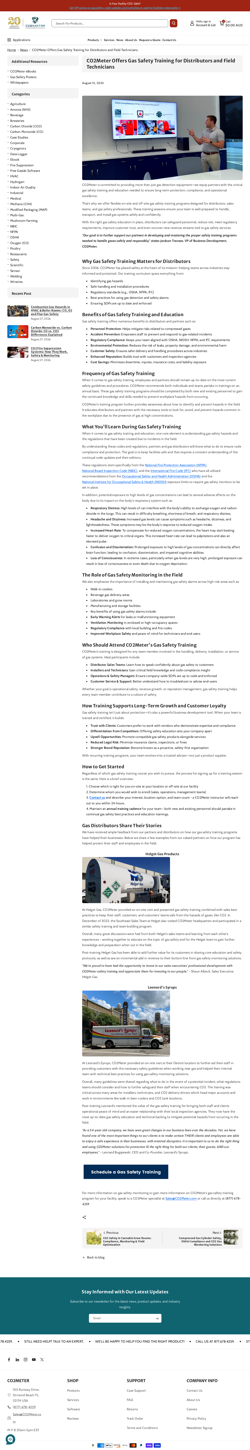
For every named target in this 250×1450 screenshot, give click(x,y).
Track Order (135, 1418)
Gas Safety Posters (23, 77)
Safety (14, 259)
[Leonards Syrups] (126, 1023)
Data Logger (18, 154)
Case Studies (19, 137)
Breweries (17, 121)
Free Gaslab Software (25, 171)
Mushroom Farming (24, 220)
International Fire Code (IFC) (171, 471)
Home (11, 50)
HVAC (14, 176)
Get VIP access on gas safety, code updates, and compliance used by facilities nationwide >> (125, 8)
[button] (231, 23)
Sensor (15, 271)
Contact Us (194, 1390)
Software (73, 1409)
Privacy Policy (196, 1418)
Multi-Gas (17, 215)
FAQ (130, 1400)
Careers (192, 1409)
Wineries (16, 282)
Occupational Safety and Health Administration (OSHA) (161, 476)
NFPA (14, 232)
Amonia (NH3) (20, 109)
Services (73, 1400)
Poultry (15, 248)
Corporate (17, 143)
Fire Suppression (22, 165)
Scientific (16, 265)
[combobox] (110, 23)
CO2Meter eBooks (23, 71)
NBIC (13, 226)
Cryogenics (18, 148)
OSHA (14, 237)
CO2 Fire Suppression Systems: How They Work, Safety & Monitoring (49, 352)
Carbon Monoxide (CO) (26, 132)
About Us (193, 1400)
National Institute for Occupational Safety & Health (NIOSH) (124, 482)
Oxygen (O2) (19, 243)
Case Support (136, 1390)
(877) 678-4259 (24, 1407)
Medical (15, 198)
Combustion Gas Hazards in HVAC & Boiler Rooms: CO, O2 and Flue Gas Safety (51, 310)
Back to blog (96, 1257)
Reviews (73, 1418)
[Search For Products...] (173, 23)
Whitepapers (19, 82)
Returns (132, 1409)
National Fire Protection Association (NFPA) (175, 465)
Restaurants (18, 254)
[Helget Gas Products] (126, 880)
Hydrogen (17, 182)
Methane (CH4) (21, 204)
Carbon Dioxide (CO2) (26, 126)
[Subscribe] (157, 1318)
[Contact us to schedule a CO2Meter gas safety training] (126, 1172)
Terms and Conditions (142, 1428)
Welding (16, 276)
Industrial (16, 193)
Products (93, 40)
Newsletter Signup (200, 1428)
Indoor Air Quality (23, 187)
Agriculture (18, 104)
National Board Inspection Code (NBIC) (109, 471)
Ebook (14, 159)
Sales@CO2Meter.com (181, 1198)
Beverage (16, 115)
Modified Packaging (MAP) (28, 210)
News (24, 50)
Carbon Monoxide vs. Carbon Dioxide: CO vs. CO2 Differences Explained (51, 331)
